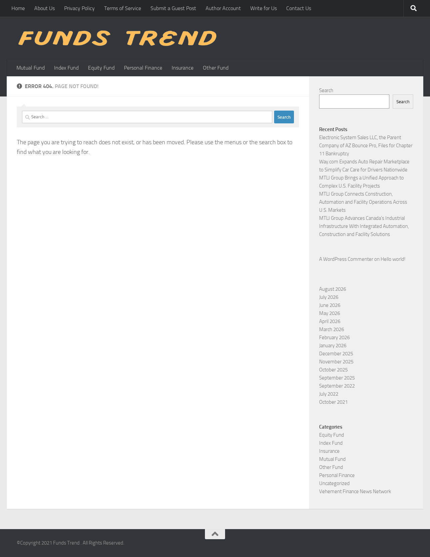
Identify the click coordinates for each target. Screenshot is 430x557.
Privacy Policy (79, 8)
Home (18, 8)
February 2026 (334, 337)
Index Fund (66, 68)
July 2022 (328, 394)
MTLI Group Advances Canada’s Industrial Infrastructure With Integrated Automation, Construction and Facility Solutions (364, 226)
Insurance (183, 68)
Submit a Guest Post (173, 8)
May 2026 (329, 313)
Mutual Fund (30, 68)
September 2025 (337, 378)
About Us (44, 8)
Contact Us (298, 8)
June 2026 (329, 305)
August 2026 (332, 289)
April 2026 (329, 321)
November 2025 (336, 362)
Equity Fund (101, 68)
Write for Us (263, 8)
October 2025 (333, 370)
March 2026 (331, 329)
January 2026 (332, 346)
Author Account (223, 8)
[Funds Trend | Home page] (116, 38)
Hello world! (393, 259)
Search (326, 90)
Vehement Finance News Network (355, 491)
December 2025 (336, 354)
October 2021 (333, 402)
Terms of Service (122, 8)
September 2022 (337, 386)
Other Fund (215, 68)
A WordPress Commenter (346, 259)
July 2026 (328, 297)
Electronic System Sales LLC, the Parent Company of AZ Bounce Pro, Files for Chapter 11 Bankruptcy (366, 145)
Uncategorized (334, 483)
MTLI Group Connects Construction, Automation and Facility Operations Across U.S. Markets (363, 202)
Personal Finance (143, 68)
